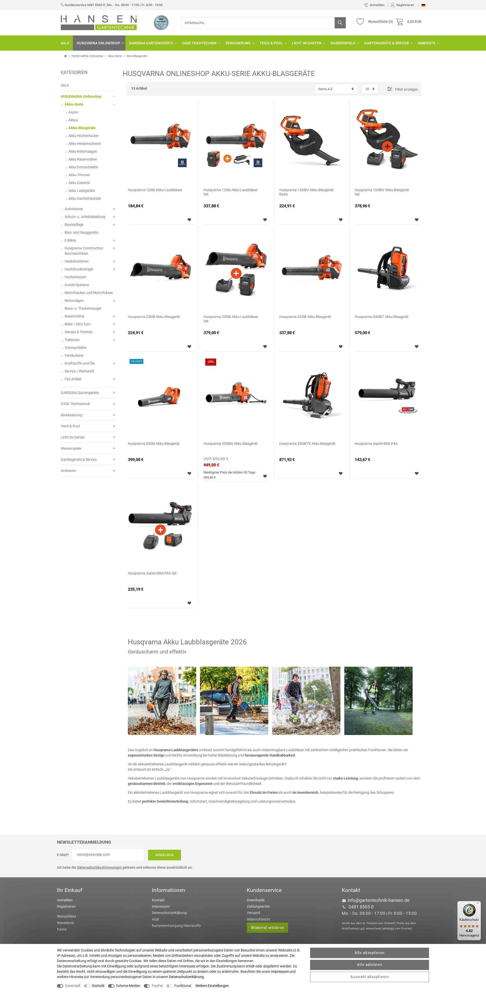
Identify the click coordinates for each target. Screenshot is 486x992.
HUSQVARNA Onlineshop (98, 43)
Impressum (161, 906)
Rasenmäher (75, 316)
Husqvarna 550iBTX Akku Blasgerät (307, 444)
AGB (155, 919)
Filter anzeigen (406, 89)
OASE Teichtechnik (199, 43)
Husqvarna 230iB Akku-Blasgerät (154, 317)
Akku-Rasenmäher (82, 159)
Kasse (62, 929)
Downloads (256, 900)
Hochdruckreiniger (79, 269)
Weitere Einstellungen (212, 986)
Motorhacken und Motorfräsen (89, 293)
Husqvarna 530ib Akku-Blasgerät (154, 444)
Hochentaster (75, 277)
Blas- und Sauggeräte (81, 232)
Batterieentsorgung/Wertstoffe (176, 926)
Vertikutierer (74, 355)
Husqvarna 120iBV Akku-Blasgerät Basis (306, 192)
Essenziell (72, 986)
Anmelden (164, 855)
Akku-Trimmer (79, 175)
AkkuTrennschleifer (83, 167)
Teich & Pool (271, 43)
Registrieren (66, 906)
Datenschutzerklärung (169, 913)
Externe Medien (128, 986)
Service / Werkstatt (79, 371)
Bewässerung (238, 43)
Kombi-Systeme (77, 285)
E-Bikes (70, 240)
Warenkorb (65, 923)
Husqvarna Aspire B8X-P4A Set (152, 573)
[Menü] (478, 904)
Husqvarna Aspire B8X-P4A (376, 444)
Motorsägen (74, 301)
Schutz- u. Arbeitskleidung (85, 217)
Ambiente (426, 43)
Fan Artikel (73, 379)
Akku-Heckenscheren (84, 144)
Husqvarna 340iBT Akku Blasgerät (382, 317)
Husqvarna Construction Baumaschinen (84, 250)
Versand (253, 913)
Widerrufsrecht (258, 919)
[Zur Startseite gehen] (65, 56)
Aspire (73, 112)
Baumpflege (74, 225)
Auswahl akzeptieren (369, 977)
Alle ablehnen (369, 964)
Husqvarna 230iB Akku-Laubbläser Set (231, 319)
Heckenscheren (77, 261)
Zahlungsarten (258, 906)
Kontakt (158, 900)
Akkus (73, 120)
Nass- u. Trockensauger (83, 308)
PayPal (157, 986)
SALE (65, 43)
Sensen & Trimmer (79, 332)
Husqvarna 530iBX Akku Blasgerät (231, 444)
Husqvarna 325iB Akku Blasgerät (305, 317)
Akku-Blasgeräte (82, 128)
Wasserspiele (342, 43)
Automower (74, 209)
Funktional (182, 986)
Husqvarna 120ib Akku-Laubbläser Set (231, 192)
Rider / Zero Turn (78, 324)
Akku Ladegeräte (81, 191)
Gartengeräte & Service (386, 43)
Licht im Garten (306, 43)
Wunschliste (188, 219)
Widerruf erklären (267, 927)
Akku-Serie (115, 56)
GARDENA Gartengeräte (151, 43)
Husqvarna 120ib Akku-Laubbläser (155, 190)
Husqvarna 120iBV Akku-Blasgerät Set (382, 192)
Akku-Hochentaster (83, 136)
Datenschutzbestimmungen (99, 867)
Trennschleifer (76, 348)
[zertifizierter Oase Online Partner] (161, 23)
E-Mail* (63, 855)
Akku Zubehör (79, 183)
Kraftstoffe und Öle (80, 363)
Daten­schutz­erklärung (186, 977)
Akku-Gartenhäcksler (84, 198)
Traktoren (72, 340)
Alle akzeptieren (369, 952)
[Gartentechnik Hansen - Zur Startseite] (99, 22)
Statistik (98, 986)
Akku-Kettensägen (82, 151)
